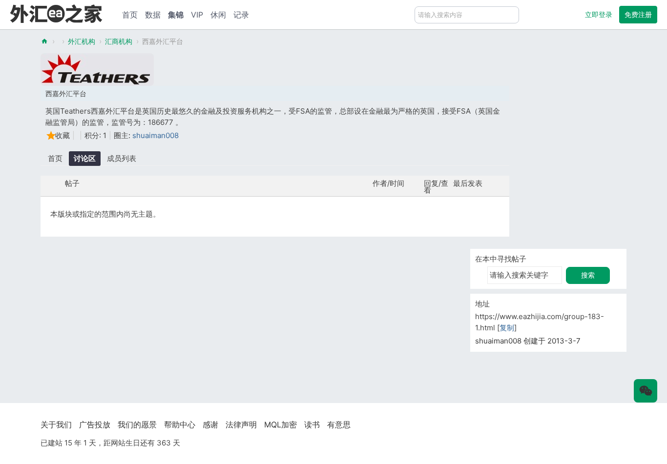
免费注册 (638, 14)
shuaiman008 (155, 135)
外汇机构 (81, 41)
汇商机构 (118, 41)
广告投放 (94, 424)
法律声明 (241, 424)
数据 (153, 15)
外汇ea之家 (44, 41)
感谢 (210, 424)
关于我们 (56, 424)
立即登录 (598, 14)
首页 (130, 15)
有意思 (339, 424)
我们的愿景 (137, 424)
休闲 (218, 15)
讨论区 (85, 158)
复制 (507, 327)
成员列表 (121, 158)
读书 (312, 424)
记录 (241, 15)
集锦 (176, 15)
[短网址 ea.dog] (56, 13)
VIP (197, 15)
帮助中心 (179, 424)
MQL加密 (280, 424)
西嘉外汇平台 (162, 41)
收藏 (62, 135)
